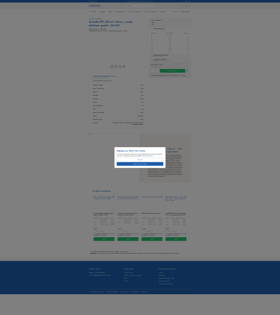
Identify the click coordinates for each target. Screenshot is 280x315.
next (188, 217)
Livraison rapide (94, 1)
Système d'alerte (135, 292)
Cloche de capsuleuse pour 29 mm (151, 213)
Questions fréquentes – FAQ (166, 278)
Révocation (144, 292)
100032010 (156, 60)
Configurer (140, 159)
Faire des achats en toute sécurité (132, 275)
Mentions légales (124, 292)
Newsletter (162, 275)
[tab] (101, 76)
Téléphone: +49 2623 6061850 (97, 272)
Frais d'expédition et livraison (166, 284)
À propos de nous (128, 273)
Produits (93, 11)
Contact (161, 273)
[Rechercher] (156, 5)
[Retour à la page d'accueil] (95, 5)
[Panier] (189, 5)
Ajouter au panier (172, 71)
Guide (125, 278)
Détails (104, 239)
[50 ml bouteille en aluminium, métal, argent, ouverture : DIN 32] (104, 203)
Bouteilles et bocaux (95, 19)
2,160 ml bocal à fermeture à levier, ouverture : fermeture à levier (127, 214)
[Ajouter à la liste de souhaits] (186, 71)
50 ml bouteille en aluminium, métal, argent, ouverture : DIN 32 (103, 214)
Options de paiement (164, 281)
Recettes (126, 281)
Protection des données (112, 292)
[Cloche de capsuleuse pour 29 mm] (152, 203)
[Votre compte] (186, 5)
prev (91, 217)
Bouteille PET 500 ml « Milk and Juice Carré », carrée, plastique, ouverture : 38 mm (176, 214)
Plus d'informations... (148, 156)
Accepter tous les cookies (140, 164)
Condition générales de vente (96, 292)
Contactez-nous (188, 1)
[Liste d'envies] (182, 5)
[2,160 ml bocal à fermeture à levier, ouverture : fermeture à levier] (128, 203)
